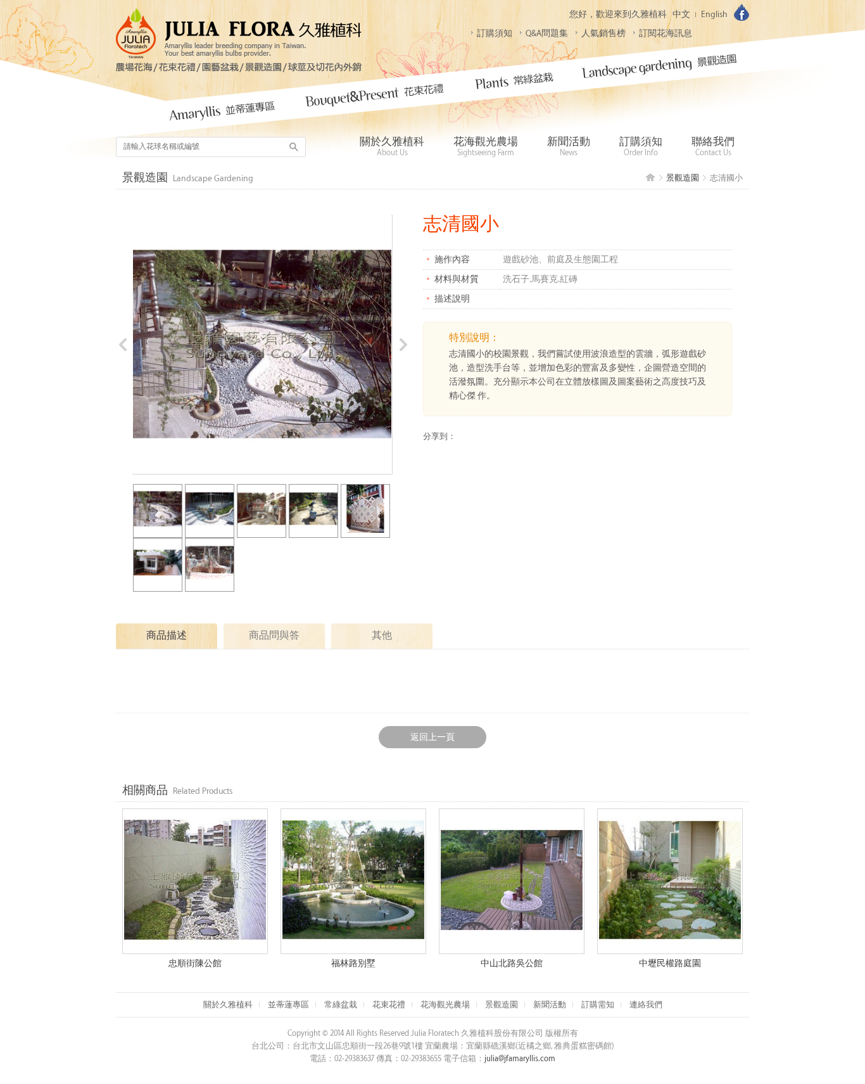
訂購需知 (597, 1004)
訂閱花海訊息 (665, 33)
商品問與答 (274, 635)
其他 (382, 635)
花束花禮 (388, 1004)
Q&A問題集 (547, 33)
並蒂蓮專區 (288, 1004)
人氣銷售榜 (603, 33)
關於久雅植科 (228, 1004)
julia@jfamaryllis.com (519, 1058)
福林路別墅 (353, 963)
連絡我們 (645, 1004)
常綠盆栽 (340, 1004)
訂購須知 (494, 33)
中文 (681, 14)
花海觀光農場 (445, 1004)
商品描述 (166, 635)
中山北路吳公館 (512, 963)
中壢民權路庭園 (670, 963)
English (714, 14)
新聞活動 (549, 1004)
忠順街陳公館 (195, 963)
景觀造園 (682, 178)
